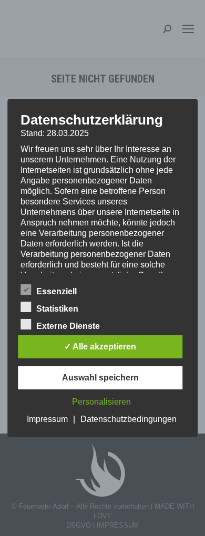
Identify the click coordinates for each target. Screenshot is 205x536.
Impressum (47, 419)
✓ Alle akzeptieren (100, 346)
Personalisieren (101, 401)
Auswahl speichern (100, 377)
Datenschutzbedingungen (128, 419)
